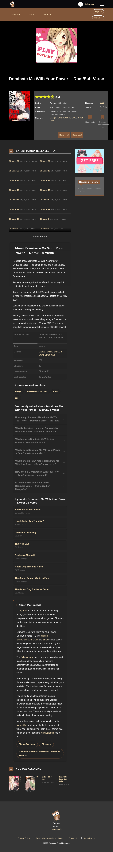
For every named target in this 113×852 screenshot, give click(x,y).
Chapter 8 (13, 229)
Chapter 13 (45, 200)
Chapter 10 (14, 219)
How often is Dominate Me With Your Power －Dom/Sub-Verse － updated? (37, 473)
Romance (16, 15)
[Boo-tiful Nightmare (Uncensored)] (14, 782)
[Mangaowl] (12, 4)
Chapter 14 (14, 200)
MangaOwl (22, 610)
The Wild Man (22, 544)
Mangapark (56, 829)
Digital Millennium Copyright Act (49, 838)
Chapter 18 (14, 180)
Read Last (77, 135)
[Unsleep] (30, 782)
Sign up (98, 18)
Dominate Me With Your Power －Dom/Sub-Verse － (40, 753)
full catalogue (27, 657)
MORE (46, 15)
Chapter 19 (45, 171)
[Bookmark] (102, 117)
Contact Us (73, 838)
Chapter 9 (44, 219)
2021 (102, 103)
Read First (64, 135)
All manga (46, 744)
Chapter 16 (14, 190)
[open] (102, 4)
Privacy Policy (24, 838)
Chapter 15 (45, 190)
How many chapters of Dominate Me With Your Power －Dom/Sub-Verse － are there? (37, 419)
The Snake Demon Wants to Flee (32, 578)
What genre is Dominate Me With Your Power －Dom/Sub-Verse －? (35, 441)
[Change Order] (54, 151)
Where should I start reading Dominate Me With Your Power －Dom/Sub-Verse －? (37, 462)
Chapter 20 (14, 171)
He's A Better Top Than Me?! (30, 521)
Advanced (90, 4)
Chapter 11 (45, 209)
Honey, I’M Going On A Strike (63, 779)
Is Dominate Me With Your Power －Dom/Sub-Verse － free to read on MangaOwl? (33, 486)
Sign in (98, 11)
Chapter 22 (14, 161)
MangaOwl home (27, 744)
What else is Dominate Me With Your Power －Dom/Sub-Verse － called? (37, 452)
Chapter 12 (14, 209)
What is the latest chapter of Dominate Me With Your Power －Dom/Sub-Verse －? (36, 430)
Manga (53, 118)
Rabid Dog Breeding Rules (29, 567)
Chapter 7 (44, 229)
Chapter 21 (45, 161)
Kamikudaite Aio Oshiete (28, 510)
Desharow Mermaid (25, 555)
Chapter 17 (45, 180)
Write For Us (89, 838)
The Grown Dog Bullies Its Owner (32, 589)
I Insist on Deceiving (25, 532)
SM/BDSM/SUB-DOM (67, 118)
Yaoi (31, 15)
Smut (80, 118)
